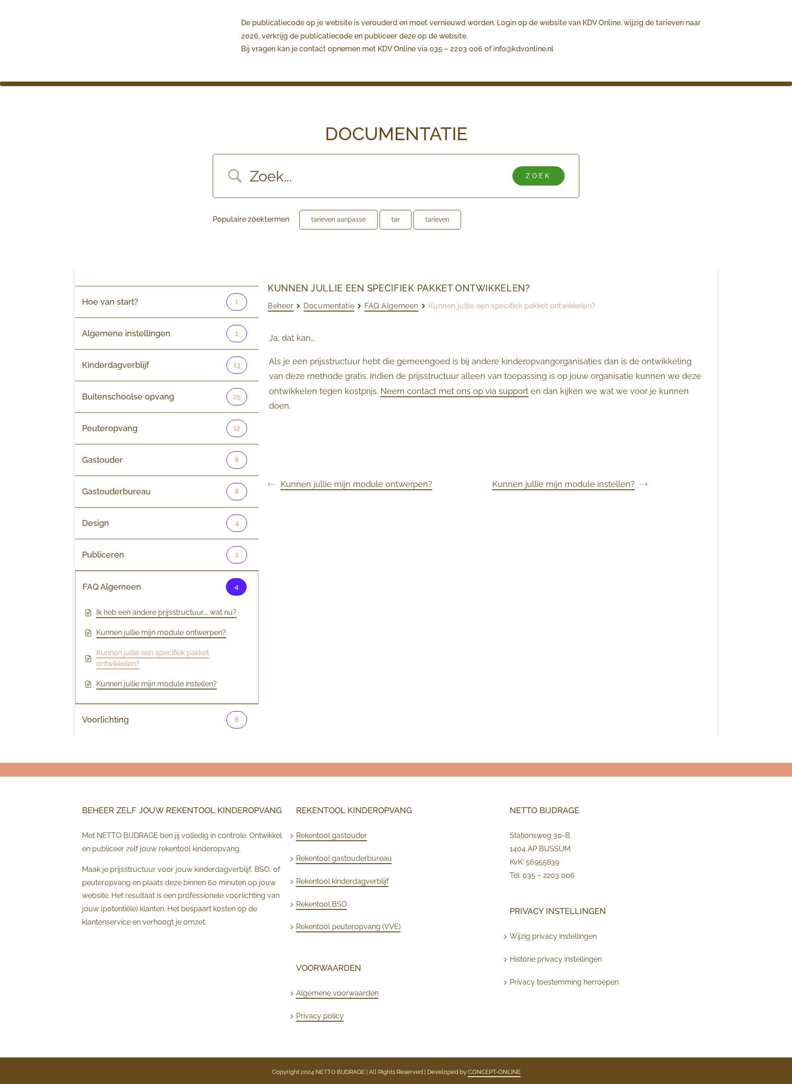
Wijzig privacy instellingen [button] (553, 936)
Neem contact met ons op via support (454, 391)
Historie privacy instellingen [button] (556, 959)
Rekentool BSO (321, 904)
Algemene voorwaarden (337, 993)
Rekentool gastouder (331, 835)
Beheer (280, 305)
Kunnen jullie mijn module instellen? (563, 484)
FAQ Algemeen (391, 305)
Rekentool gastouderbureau (344, 858)
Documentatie (328, 305)
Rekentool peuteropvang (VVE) (348, 926)
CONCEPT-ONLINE (494, 1071)
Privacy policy (320, 1016)
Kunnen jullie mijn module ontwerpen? (356, 484)
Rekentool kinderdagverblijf (342, 881)
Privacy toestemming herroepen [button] (564, 982)
